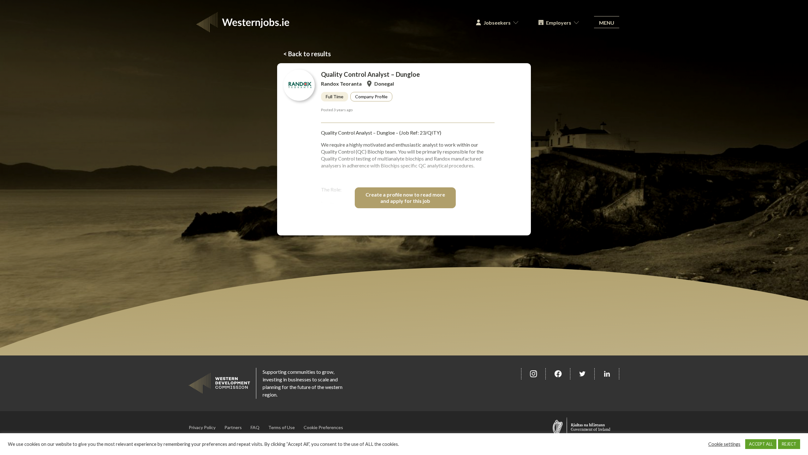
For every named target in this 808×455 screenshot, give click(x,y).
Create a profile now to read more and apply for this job (405, 197)
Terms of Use (281, 427)
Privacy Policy (202, 427)
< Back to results (307, 54)
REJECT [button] (789, 443)
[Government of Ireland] (581, 427)
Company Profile (371, 96)
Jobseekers (497, 23)
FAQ (255, 427)
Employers (558, 23)
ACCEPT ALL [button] (761, 443)
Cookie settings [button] (724, 444)
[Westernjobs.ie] (327, 22)
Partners (233, 427)
